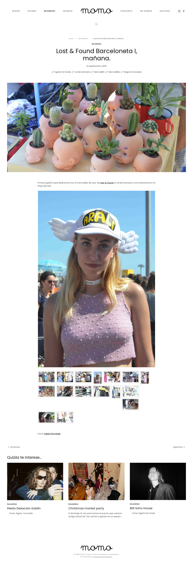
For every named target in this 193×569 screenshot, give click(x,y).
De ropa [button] (16, 11)
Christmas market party (86, 508)
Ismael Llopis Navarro (103, 556)
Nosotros (165, 11)
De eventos (96, 43)
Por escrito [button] (126, 11)
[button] (96, 24)
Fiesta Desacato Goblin (24, 508)
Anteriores (15, 447)
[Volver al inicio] (96, 11)
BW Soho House (141, 508)
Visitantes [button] (67, 11)
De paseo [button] (32, 11)
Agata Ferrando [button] (52, 433)
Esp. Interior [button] (146, 11)
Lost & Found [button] (106, 182)
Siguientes (177, 447)
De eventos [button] (49, 11)
